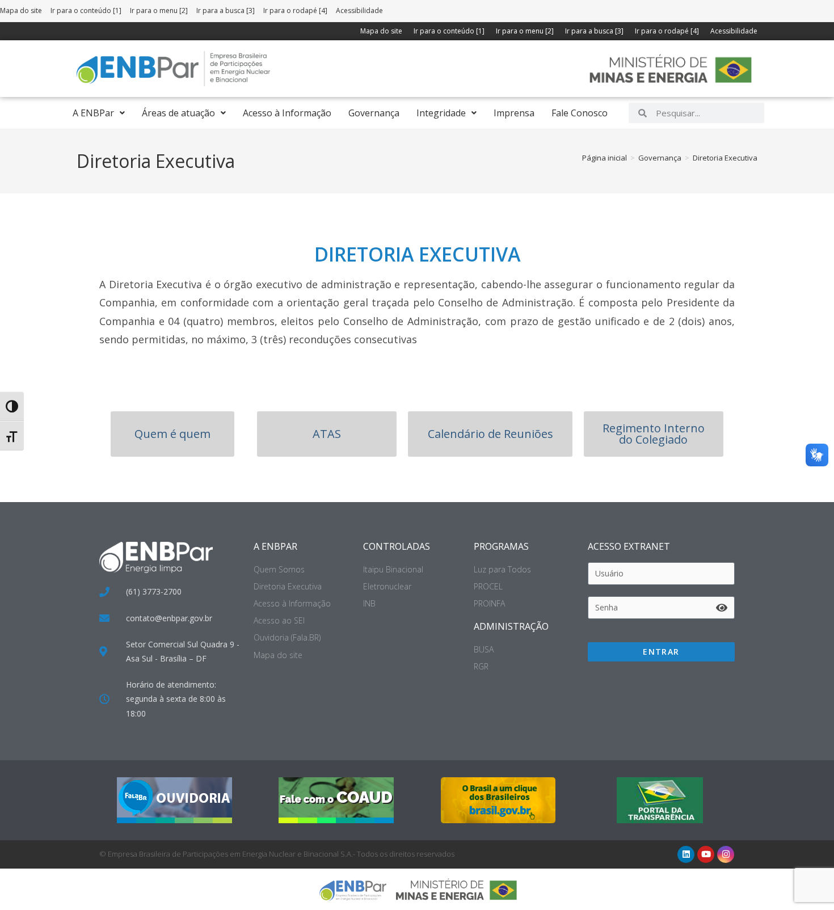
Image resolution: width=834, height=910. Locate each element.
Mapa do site (21, 10)
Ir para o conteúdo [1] (85, 10)
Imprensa (514, 113)
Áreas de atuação (178, 113)
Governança (373, 113)
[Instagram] (725, 854)
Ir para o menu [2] (159, 10)
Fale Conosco (579, 113)
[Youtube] (705, 854)
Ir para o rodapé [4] (295, 10)
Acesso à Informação (287, 113)
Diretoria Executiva (725, 158)
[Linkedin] (685, 854)
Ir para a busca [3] (225, 10)
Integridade (441, 113)
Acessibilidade (359, 10)
